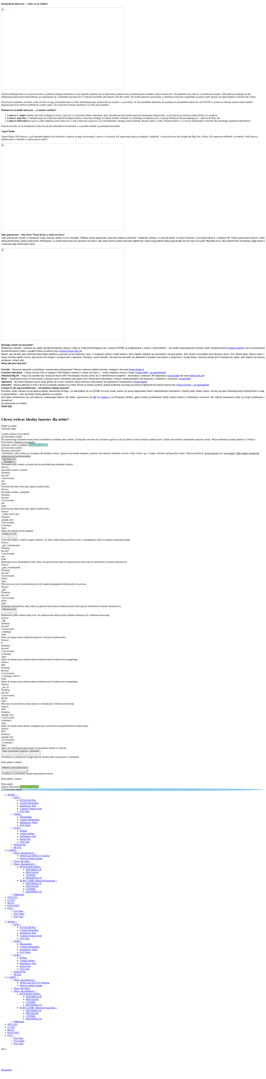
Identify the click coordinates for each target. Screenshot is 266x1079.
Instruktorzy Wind (28, 822)
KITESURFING (28, 800)
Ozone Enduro (136, 369)
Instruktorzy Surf (28, 836)
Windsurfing (26, 817)
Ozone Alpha (140, 382)
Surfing (23, 830)
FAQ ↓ (10, 908)
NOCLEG (12, 897)
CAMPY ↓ (12, 850)
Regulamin (6, 1070)
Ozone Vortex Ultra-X (70, 351)
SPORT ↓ (12, 794)
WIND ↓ (18, 814)
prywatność (229, 453)
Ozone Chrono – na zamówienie (193, 385)
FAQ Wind (25, 825)
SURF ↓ (18, 828)
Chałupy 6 (105, 397)
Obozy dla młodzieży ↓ (25, 864)
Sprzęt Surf (25, 839)
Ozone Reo (184, 379)
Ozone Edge (173, 376)
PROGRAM (32, 872)
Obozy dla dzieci (22, 861)
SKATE (17, 847)
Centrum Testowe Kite (31, 808)
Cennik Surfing (27, 833)
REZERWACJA (34, 878)
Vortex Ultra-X (197, 376)
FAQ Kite (24, 811)
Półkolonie (19, 894)
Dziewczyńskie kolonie (31, 858)
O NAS (11, 900)
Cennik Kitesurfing (29, 803)
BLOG (10, 902)
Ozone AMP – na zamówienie (150, 373)
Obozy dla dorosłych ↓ (25, 853)
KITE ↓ (17, 797)
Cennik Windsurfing (29, 819)
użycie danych (211, 453)
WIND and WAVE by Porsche (35, 855)
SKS (94, 397)
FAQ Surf (24, 842)
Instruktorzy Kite (28, 806)
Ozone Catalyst (235, 348)
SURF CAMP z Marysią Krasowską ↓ (38, 880)
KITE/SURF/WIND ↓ (31, 866)
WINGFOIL (20, 844)
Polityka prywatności (24, 442)
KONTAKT (13, 905)
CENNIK (30, 875)
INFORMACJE (34, 869)
